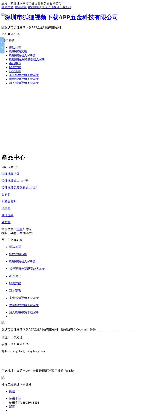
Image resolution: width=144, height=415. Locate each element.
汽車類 (6, 208)
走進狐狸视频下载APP (24, 75)
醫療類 (6, 194)
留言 (12, 406)
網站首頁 (15, 47)
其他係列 (8, 215)
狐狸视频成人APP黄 (22, 55)
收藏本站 (8, 7)
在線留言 (21, 7)
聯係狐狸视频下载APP (56, 7)
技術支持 (15, 398)
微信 (12, 391)
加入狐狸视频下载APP (24, 82)
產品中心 (15, 63)
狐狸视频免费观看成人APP (27, 59)
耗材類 (6, 222)
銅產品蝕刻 (9, 201)
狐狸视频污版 (18, 51)
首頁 (19, 229)
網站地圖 (34, 7)
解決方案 (15, 67)
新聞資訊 (15, 71)
